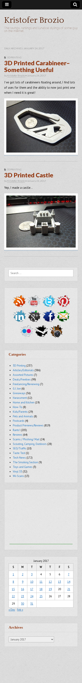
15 (13, 589)
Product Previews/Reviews (28, 425)
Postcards (18, 421)
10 (31, 582)
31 (31, 603)
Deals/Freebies (22, 379)
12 (50, 582)
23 (22, 596)
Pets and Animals (23, 416)
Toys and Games (22, 467)
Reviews (17, 435)
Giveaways (19, 393)
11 (41, 582)
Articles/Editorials (23, 370)
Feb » (20, 610)
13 (59, 582)
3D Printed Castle (28, 175)
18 (41, 589)
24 (31, 596)
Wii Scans (18, 476)
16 (22, 589)
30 (22, 603)
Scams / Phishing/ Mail (26, 439)
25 (41, 596)
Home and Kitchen (23, 402)
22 (13, 596)
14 (68, 582)
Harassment (20, 398)
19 (50, 589)
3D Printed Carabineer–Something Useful (37, 66)
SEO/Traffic (19, 448)
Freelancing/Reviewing (26, 384)
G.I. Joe (17, 388)
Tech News (19, 457)
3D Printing (14, 57)
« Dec (12, 610)
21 (68, 589)
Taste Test (19, 453)
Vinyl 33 (17, 471)
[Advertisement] (41, 517)
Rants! (16, 430)
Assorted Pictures (23, 375)
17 (31, 589)
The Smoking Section (25, 462)
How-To (17, 407)
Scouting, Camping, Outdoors (30, 444)
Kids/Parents (20, 412)
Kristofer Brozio (34, 20)
